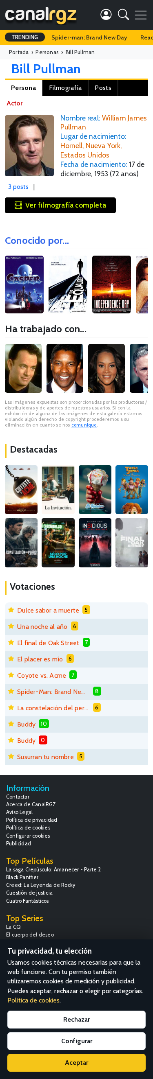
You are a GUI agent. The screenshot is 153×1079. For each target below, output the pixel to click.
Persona (23, 88)
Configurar (76, 1041)
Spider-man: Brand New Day (89, 37)
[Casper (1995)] (24, 285)
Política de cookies (28, 828)
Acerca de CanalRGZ (31, 804)
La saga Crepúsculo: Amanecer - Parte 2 (53, 870)
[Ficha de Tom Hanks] (23, 368)
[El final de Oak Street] (131, 542)
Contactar (17, 797)
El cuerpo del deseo (30, 935)
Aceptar (76, 1062)
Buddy (26, 724)
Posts (103, 88)
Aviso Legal (19, 812)
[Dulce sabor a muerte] (95, 489)
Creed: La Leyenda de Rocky (40, 885)
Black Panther (22, 877)
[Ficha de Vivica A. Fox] (106, 368)
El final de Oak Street (48, 643)
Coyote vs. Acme (41, 675)
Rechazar (76, 1019)
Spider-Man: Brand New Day (53, 692)
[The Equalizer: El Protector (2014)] (68, 285)
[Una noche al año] (58, 542)
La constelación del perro (53, 708)
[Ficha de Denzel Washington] (65, 368)
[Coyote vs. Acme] (21, 489)
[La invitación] (58, 489)
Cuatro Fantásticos (27, 901)
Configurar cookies (28, 836)
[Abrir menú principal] (140, 15)
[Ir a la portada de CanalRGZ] (41, 15)
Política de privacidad (31, 820)
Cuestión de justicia (29, 893)
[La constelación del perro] (21, 542)
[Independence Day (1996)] (111, 285)
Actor (14, 103)
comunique (84, 425)
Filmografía (65, 88)
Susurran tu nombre (45, 757)
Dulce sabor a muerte (48, 610)
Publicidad (18, 843)
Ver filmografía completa (65, 205)
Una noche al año (42, 626)
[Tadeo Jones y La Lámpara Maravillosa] (131, 489)
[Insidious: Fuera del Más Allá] (95, 542)
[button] (123, 16)
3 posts (18, 186)
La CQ (13, 927)
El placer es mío (40, 659)
